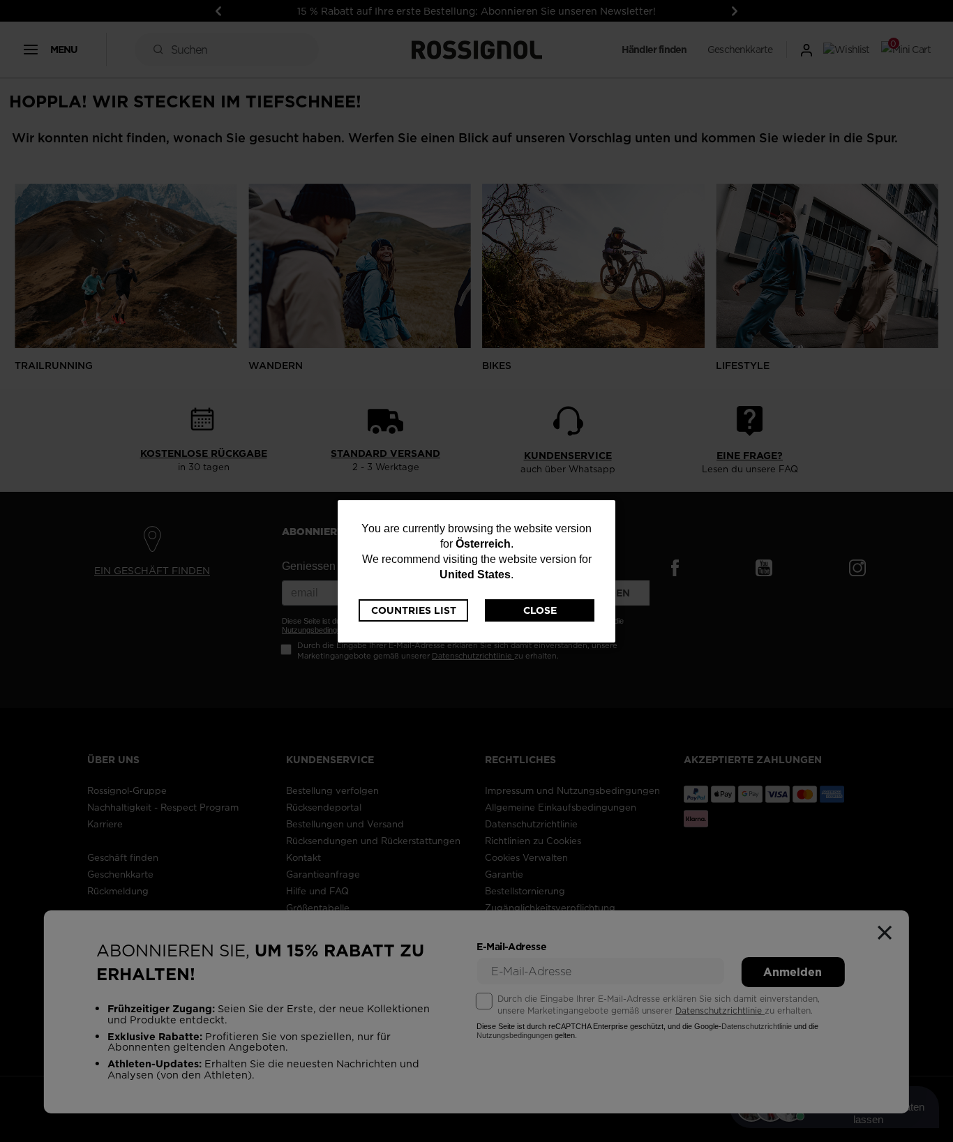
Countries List (413, 610)
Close (540, 610)
